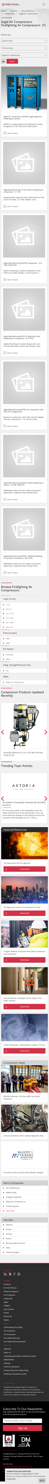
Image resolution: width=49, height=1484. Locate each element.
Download (24, 869)
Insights (7, 1305)
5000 (8, 638)
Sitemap (7, 1363)
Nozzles (9, 1234)
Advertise (7, 1349)
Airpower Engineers (14, 1197)
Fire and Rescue (10, 1288)
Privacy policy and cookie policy (16, 1370)
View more (9, 627)
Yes (7, 671)
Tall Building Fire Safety (13, 1327)
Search (12, 61)
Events (6, 1313)
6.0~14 (8, 609)
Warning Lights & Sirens (15, 1243)
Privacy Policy (27, 1474)
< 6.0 (8, 605)
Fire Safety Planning (12, 1338)
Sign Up (22, 1428)
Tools (8, 1248)
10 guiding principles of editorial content (20, 1356)
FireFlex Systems (12, 1206)
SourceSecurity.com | (26, 1466)
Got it (42, 1481)
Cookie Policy (11, 1479)
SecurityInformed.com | (11, 1466)
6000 (8, 643)
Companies (8, 1298)
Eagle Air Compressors (15, 682)
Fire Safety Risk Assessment (15, 1341)
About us (7, 1352)
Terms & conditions (11, 1367)
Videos (6, 1320)
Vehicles (9, 1225)
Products (7, 1284)
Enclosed (9, 655)
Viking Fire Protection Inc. (16, 1202)
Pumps (8, 1229)
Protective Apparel (11, 1291)
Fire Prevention (10, 1334)
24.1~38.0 (10, 622)
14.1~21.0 (10, 613)
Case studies (9, 1309)
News (6, 1302)
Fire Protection (9, 1295)
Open (8, 659)
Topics (6, 1323)
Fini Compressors (13, 1188)
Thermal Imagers (13, 1252)
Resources (8, 1316)
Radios (8, 1238)
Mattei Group (11, 1192)
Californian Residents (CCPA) (15, 1374)
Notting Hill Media (17, 1456)
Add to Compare (12, 133)
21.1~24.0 (10, 618)
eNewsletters (9, 1359)
